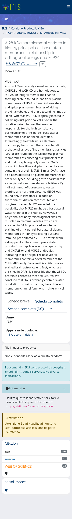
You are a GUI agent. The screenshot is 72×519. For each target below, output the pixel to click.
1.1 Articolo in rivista (53, 33)
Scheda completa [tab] (49, 301)
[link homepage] (12, 7)
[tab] (51, 308)
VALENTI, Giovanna (21, 63)
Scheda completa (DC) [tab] (26, 309)
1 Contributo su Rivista (21, 33)
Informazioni (17, 388)
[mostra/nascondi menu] (68, 7)
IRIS (4, 28)
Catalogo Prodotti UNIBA (27, 28)
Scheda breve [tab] (19, 301)
